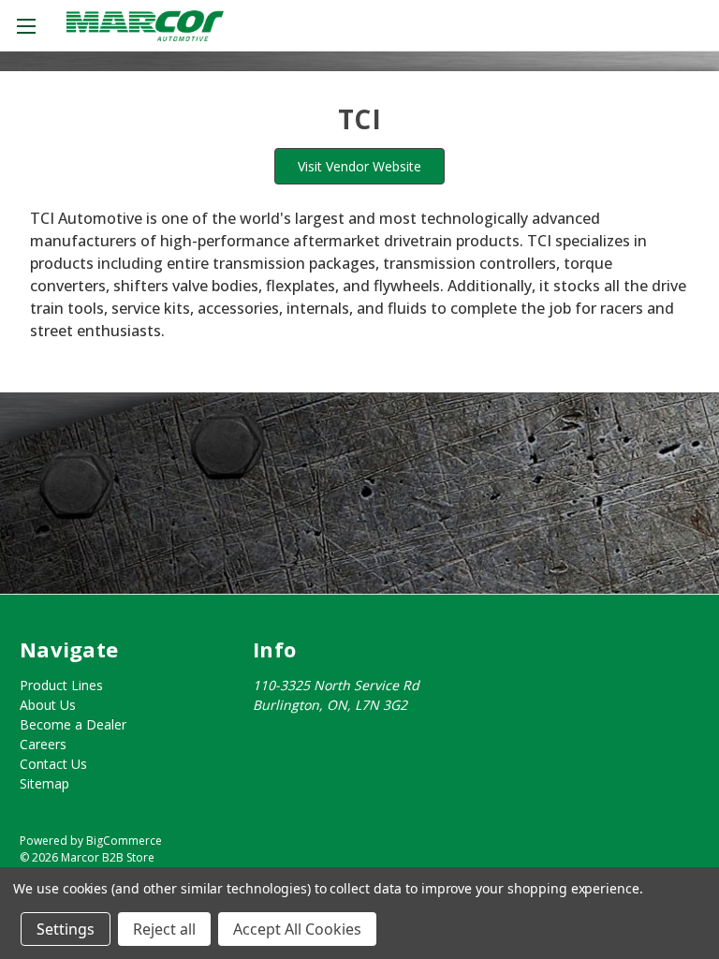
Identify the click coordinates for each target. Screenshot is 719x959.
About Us (48, 705)
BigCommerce (124, 840)
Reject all (164, 929)
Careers (43, 744)
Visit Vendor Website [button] (359, 166)
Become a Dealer (73, 724)
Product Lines (61, 685)
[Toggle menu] (25, 26)
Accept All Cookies (297, 929)
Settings (66, 929)
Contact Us (53, 764)
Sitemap (44, 783)
